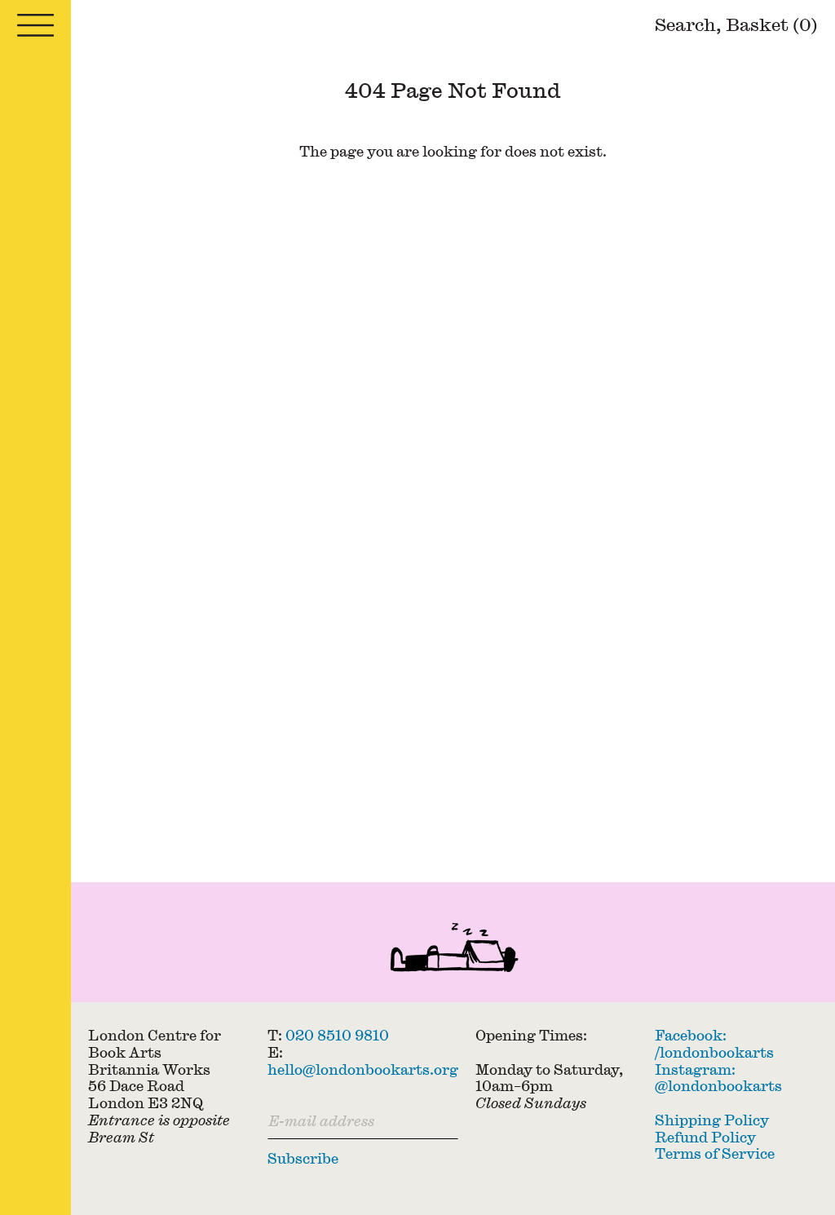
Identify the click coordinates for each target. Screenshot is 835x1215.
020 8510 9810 (337, 1035)
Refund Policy (705, 1137)
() (772, 24)
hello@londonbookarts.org (362, 1069)
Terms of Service (715, 1153)
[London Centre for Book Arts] (453, 950)
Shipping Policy (712, 1120)
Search (685, 24)
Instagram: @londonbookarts (718, 1078)
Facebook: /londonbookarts (714, 1043)
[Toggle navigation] (35, 25)
